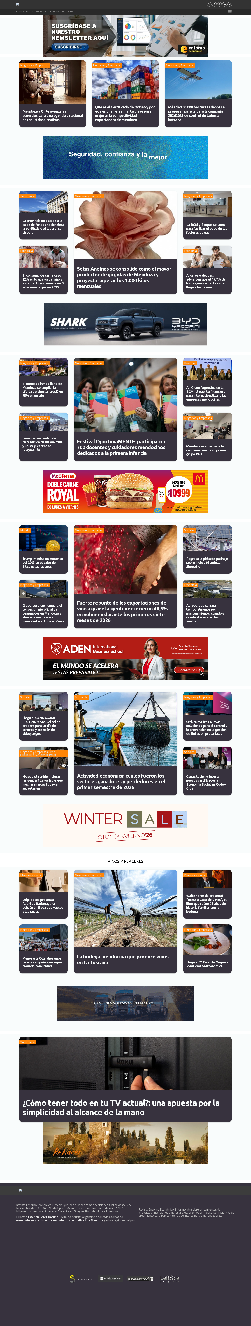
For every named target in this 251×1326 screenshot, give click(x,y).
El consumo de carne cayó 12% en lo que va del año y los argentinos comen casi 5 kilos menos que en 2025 (43, 281)
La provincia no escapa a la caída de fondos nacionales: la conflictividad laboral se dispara (43, 226)
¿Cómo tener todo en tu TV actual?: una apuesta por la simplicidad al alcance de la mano (121, 1107)
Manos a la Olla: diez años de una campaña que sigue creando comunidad (42, 962)
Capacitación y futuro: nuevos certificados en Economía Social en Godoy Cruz (206, 782)
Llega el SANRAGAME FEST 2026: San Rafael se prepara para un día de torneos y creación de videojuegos (41, 726)
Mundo (25, 530)
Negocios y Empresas (34, 65)
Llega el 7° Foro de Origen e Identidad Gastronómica (207, 964)
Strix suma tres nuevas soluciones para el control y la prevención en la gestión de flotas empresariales (206, 728)
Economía (26, 251)
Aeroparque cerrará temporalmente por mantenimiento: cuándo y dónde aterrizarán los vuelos (205, 613)
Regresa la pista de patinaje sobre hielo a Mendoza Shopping (207, 562)
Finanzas (190, 363)
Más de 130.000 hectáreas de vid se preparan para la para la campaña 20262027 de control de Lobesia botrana (196, 113)
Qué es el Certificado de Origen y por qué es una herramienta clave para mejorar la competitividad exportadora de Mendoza (125, 113)
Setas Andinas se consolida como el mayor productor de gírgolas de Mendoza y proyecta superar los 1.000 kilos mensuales (124, 277)
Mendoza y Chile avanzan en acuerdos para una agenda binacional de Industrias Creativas (52, 115)
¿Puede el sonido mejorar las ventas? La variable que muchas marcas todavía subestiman (42, 782)
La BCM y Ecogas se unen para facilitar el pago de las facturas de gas (206, 228)
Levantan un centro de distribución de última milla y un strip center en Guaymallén (42, 444)
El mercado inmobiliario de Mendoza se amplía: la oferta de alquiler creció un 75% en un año (42, 389)
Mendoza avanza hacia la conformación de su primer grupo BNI (206, 450)
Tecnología (27, 196)
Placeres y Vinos (30, 875)
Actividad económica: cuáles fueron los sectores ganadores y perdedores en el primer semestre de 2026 (121, 781)
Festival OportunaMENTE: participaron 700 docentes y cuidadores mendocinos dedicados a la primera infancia (121, 447)
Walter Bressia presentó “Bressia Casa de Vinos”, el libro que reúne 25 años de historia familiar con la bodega (206, 903)
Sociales (189, 530)
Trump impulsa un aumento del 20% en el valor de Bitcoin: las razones (42, 562)
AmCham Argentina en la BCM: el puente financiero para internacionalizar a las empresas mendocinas (206, 393)
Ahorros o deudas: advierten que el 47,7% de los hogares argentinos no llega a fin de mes (206, 281)
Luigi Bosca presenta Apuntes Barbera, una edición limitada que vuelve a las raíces (42, 905)
